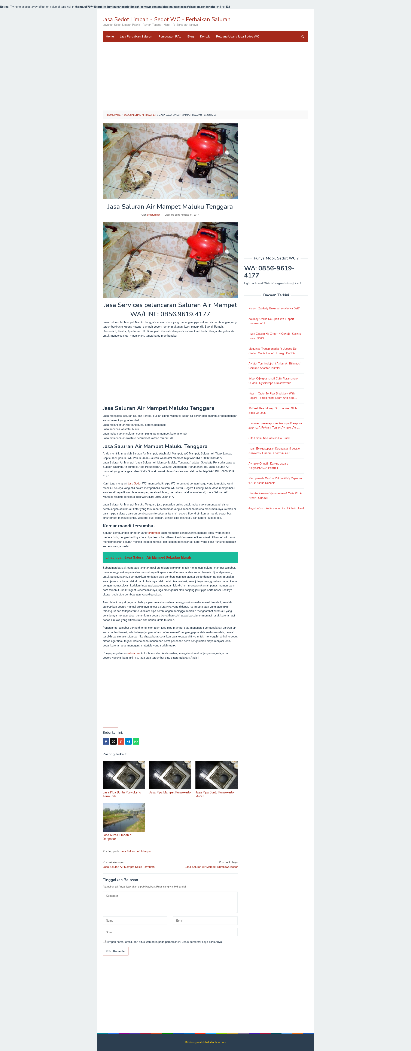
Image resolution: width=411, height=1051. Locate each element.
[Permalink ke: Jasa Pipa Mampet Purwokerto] (170, 775)
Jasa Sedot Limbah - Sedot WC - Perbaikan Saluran (167, 19)
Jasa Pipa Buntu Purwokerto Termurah (122, 794)
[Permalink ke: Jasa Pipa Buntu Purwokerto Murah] (216, 775)
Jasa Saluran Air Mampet (135, 851)
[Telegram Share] (128, 741)
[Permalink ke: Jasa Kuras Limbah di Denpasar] (124, 817)
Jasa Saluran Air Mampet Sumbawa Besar (211, 864)
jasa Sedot (134, 483)
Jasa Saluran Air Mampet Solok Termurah (129, 864)
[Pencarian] (303, 36)
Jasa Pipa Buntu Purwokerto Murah (214, 794)
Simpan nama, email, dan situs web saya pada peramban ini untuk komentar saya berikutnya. (164, 942)
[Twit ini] (113, 741)
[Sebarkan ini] (106, 741)
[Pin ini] (121, 741)
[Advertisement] (205, 76)
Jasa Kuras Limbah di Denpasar (117, 837)
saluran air (133, 653)
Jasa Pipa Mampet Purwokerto (170, 792)
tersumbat (153, 533)
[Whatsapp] (136, 741)
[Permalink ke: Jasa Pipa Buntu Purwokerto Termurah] (124, 775)
